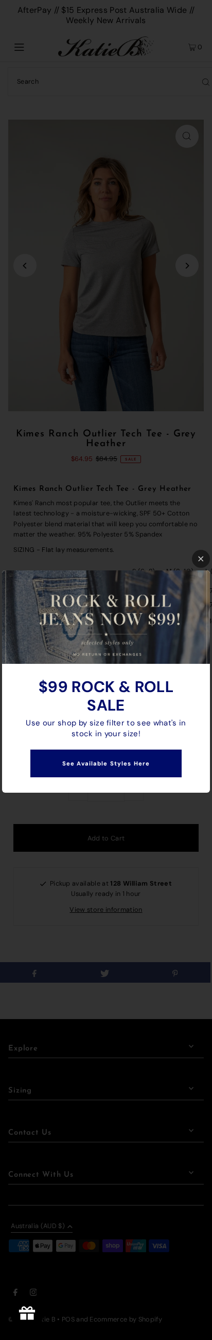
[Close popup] (201, 559)
